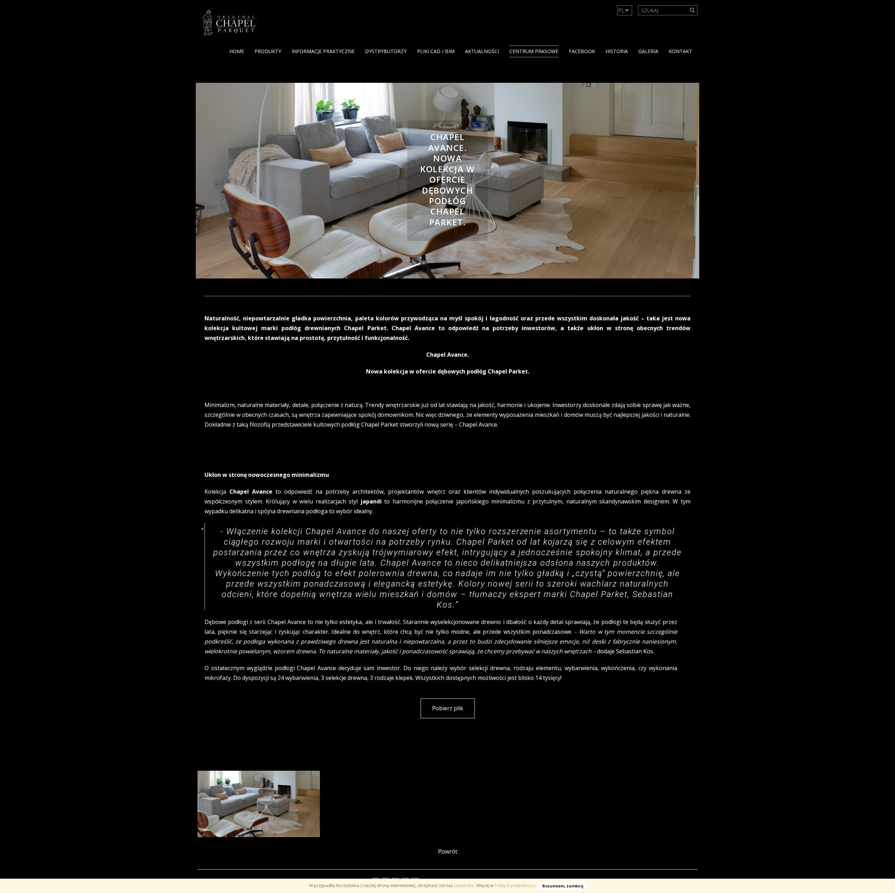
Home (236, 51)
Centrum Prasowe (533, 51)
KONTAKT (680, 51)
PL (621, 10)
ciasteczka (464, 885)
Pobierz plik (447, 708)
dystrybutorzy (386, 51)
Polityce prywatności (514, 885)
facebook (582, 51)
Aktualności (482, 51)
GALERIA (648, 51)
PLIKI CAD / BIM (435, 51)
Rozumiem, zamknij (562, 885)
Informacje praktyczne (323, 51)
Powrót (447, 851)
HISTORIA (617, 51)
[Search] (692, 10)
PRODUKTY (268, 51)
